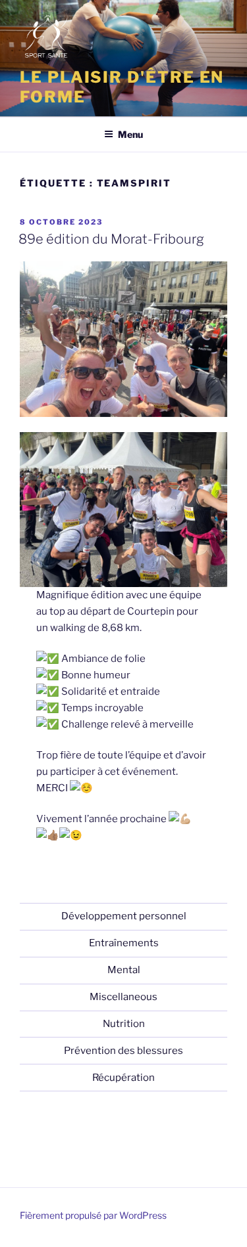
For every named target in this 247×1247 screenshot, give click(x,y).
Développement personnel (123, 916)
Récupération (123, 1077)
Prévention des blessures (123, 1051)
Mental (123, 970)
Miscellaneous (123, 997)
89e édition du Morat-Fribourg (111, 239)
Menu (130, 134)
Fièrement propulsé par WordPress (93, 1215)
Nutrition (124, 1024)
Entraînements (124, 943)
